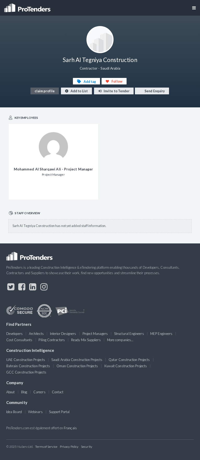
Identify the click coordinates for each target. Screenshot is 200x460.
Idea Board (14, 412)
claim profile (45, 91)
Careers (39, 392)
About (10, 392)
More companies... (120, 340)
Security (86, 447)
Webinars (35, 412)
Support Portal (59, 412)
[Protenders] (28, 6)
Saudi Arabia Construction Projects (76, 360)
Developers (14, 334)
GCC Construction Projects (26, 372)
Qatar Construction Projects (129, 360)
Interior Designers (63, 334)
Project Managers (95, 334)
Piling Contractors (52, 340)
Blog (24, 392)
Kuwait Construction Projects (125, 366)
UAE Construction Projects (25, 360)
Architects (36, 334)
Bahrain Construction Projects (28, 366)
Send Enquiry (154, 91)
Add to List (79, 91)
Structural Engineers (129, 334)
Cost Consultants (19, 340)
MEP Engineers (161, 334)
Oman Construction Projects (77, 366)
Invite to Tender (116, 91)
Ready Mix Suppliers (86, 340)
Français (70, 428)
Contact (58, 392)
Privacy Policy (69, 447)
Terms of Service (46, 447)
